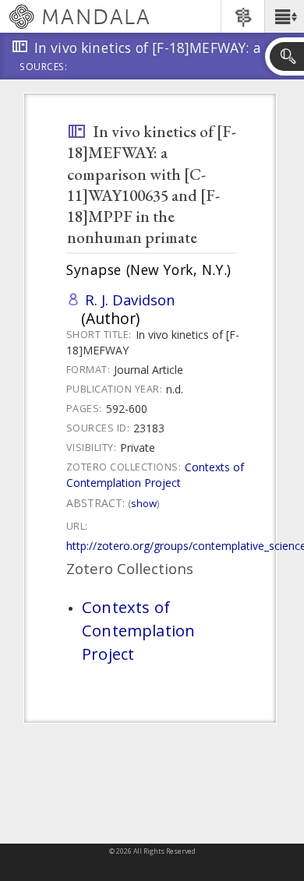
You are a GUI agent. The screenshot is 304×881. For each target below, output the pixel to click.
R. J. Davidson (130, 299)
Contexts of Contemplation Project (155, 475)
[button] (284, 16)
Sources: (43, 67)
